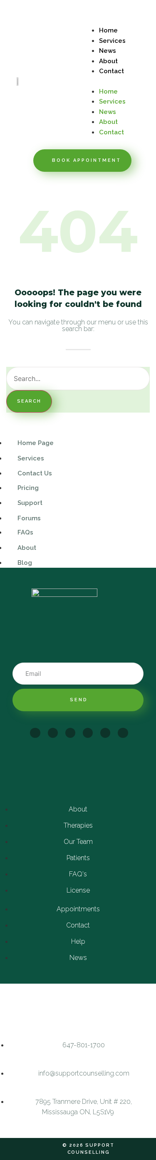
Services (112, 41)
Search (29, 401)
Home (108, 30)
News (107, 50)
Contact (111, 71)
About (108, 61)
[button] (117, 81)
